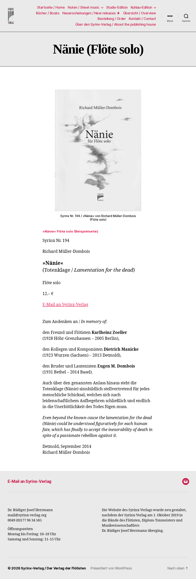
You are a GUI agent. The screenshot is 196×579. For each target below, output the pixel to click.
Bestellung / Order (112, 19)
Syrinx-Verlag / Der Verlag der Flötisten (53, 568)
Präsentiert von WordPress (111, 568)
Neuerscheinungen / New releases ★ (91, 13)
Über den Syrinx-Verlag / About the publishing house (115, 24)
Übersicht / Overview (139, 13)
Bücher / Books (47, 13)
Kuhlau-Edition (141, 7)
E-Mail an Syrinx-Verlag (65, 304)
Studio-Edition (117, 7)
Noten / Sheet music (83, 7)
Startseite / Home (51, 7)
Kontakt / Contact (142, 19)
